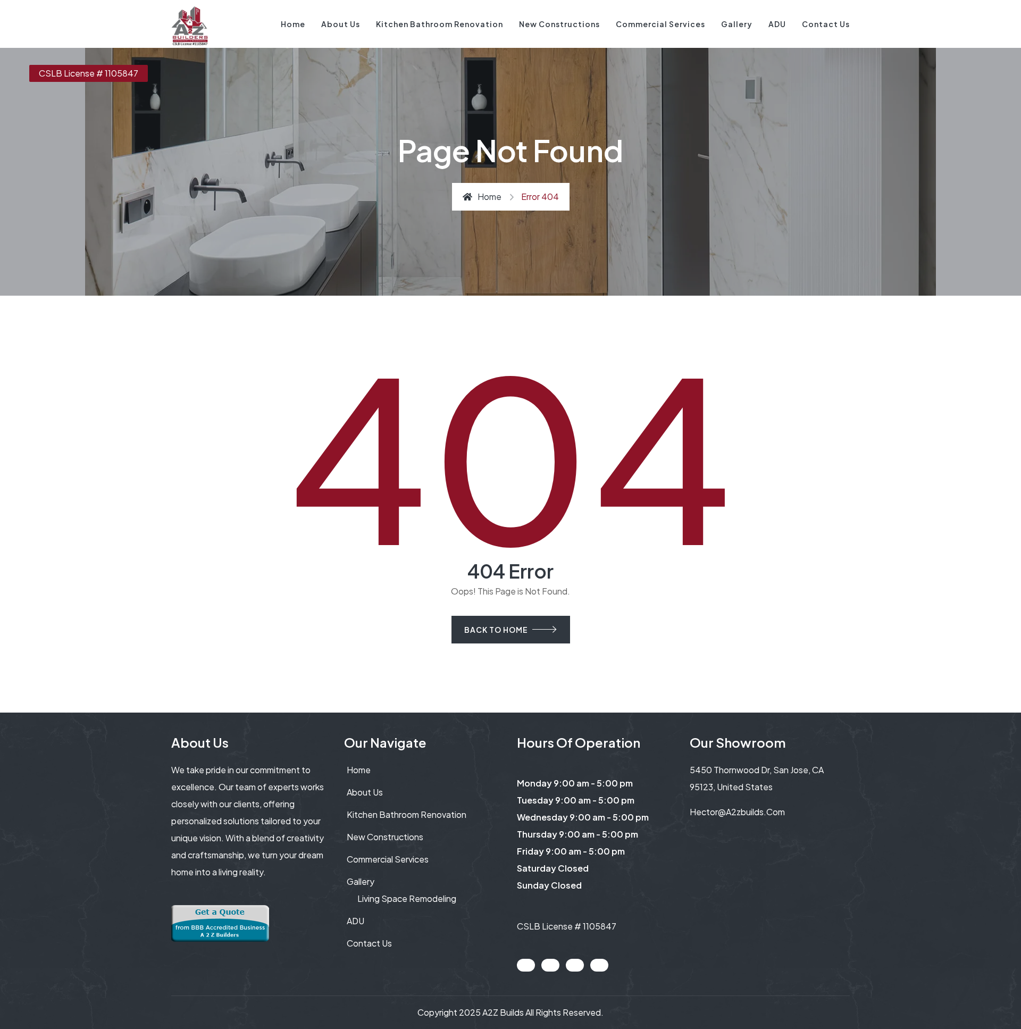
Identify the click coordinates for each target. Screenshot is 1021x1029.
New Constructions (559, 24)
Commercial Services (660, 24)
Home (293, 24)
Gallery (736, 24)
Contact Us (826, 24)
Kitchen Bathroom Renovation (439, 24)
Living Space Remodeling (406, 898)
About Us (340, 24)
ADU (777, 24)
